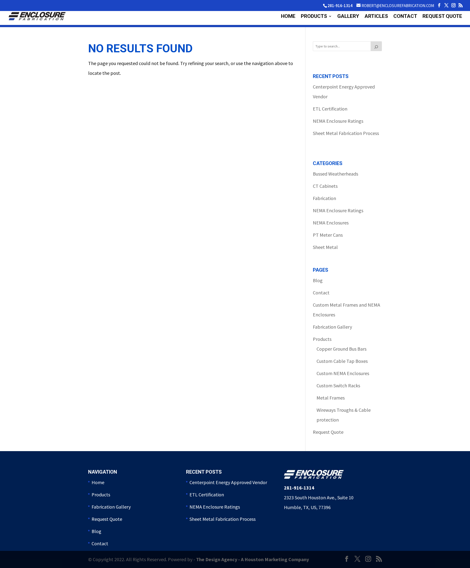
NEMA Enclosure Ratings (338, 121)
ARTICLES (376, 16)
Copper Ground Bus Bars (341, 349)
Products (322, 339)
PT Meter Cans (328, 235)
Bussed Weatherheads (335, 174)
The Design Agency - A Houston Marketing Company (252, 559)
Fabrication (324, 198)
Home (98, 482)
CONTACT (405, 16)
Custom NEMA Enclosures (343, 373)
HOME (288, 16)
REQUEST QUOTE (442, 16)
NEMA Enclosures (331, 223)
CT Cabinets (325, 186)
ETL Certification (330, 109)
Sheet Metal (325, 247)
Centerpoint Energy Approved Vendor (228, 482)
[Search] (376, 46)
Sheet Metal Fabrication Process (346, 133)
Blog (318, 280)
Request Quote (328, 432)
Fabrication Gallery (332, 327)
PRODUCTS (314, 16)
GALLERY (348, 16)
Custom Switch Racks (338, 385)
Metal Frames (331, 398)
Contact (321, 293)
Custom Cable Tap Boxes (342, 361)
